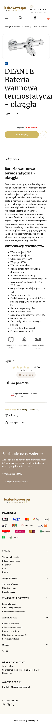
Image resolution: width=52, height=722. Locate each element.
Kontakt (5, 572)
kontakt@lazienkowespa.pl (16, 687)
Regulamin (6, 564)
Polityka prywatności (10, 638)
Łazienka (17, 26)
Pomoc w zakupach (10, 623)
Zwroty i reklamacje (10, 557)
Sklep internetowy (25, 720)
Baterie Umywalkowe (39, 26)
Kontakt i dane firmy (10, 631)
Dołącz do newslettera (16, 481)
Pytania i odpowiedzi (11, 560)
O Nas (5, 650)
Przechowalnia (8, 592)
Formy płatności (9, 604)
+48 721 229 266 (38, 9)
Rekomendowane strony (12, 627)
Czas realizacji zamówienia (13, 611)
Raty (4, 568)
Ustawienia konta (9, 588)
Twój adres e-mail (12, 474)
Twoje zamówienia (10, 584)
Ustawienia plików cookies (13, 635)
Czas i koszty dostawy (11, 607)
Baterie (26, 26)
